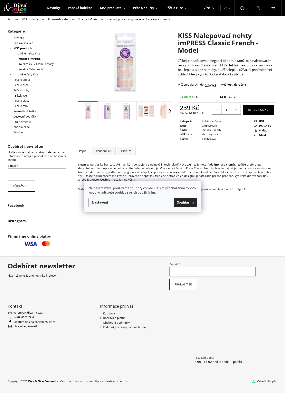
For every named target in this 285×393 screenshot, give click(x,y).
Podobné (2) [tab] (103, 151)
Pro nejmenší (22, 122)
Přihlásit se (21, 186)
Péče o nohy (21, 90)
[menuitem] (53, 8)
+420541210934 (24, 317)
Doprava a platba (114, 318)
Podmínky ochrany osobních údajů (125, 327)
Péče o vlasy (21, 100)
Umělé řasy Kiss (27, 74)
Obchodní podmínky (116, 322)
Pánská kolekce (23, 43)
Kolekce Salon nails (30, 69)
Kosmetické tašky (25, 111)
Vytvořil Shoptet (267, 381)
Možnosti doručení (233, 84)
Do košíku (260, 109)
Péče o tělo (21, 106)
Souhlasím (185, 202)
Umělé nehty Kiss (28, 53)
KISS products (23, 48)
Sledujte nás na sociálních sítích (35, 322)
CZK (225, 8)
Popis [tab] (82, 151)
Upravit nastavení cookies (111, 381)
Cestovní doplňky (25, 116)
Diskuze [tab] (126, 151)
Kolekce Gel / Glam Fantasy (36, 64)
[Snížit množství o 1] (217, 109)
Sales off (19, 132)
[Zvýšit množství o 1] (236, 109)
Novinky (19, 38)
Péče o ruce (21, 85)
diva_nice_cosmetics (27, 326)
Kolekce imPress (29, 59)
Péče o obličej (22, 79)
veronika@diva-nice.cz (28, 312)
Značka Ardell (22, 127)
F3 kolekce (20, 95)
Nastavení (100, 202)
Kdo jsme (109, 313)
